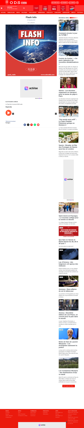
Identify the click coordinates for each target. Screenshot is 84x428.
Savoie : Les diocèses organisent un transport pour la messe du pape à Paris (68, 93)
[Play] (2, 8)
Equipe (7, 414)
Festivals (80, 12)
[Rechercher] (77, 2)
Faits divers (32, 12)
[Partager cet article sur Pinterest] (31, 125)
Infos (18, 12)
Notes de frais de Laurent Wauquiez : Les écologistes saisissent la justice (68, 344)
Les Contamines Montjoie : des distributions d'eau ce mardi (68, 372)
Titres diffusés (9, 415)
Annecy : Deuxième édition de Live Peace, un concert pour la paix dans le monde (68, 315)
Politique (24, 12)
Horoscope (66, 12)
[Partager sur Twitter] (27, 125)
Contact (8, 412)
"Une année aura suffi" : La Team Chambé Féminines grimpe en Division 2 (68, 122)
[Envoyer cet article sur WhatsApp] (34, 125)
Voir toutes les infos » (68, 386)
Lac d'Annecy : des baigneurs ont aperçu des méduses (68, 264)
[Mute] (24, 8)
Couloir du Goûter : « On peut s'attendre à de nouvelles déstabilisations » (68, 61)
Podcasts (50, 12)
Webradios (41, 12)
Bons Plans (11, 12)
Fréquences (8, 417)
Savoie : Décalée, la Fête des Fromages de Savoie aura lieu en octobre (68, 147)
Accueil (3, 12)
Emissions (33, 414)
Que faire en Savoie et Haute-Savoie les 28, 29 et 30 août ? (68, 241)
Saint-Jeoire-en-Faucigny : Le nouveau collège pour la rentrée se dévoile (68, 217)
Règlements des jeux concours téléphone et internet (73, 422)
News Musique (21, 414)
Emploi (73, 12)
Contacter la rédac (22, 415)
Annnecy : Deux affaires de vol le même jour (68, 290)
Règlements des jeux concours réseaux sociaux (73, 414)
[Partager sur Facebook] (24, 125)
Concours (58, 12)
